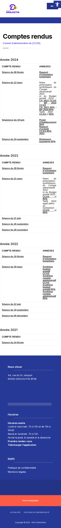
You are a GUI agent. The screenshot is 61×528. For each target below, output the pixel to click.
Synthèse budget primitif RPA (49, 287)
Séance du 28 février (13, 168)
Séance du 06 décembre (15, 316)
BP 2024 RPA (46, 109)
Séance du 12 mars (12, 82)
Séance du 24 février (13, 342)
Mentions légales (17, 471)
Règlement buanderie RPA (47, 140)
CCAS (43, 114)
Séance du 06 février (13, 72)
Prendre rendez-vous (20, 441)
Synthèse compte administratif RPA (49, 295)
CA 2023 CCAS (47, 100)
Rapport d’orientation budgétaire (46, 74)
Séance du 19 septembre (15, 310)
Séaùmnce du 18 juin (13, 120)
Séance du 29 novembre (15, 230)
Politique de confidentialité (22, 467)
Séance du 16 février (13, 256)
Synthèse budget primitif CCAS (48, 270)
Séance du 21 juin (11, 218)
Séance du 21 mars (12, 178)
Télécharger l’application (22, 445)
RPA (51, 114)
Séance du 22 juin (11, 304)
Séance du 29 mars (12, 267)
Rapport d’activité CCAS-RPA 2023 (45, 130)
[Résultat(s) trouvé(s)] (56, 19)
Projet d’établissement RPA (47, 122)
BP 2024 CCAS (47, 104)
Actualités (15, 512)
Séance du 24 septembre (15, 139)
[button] (57, 4)
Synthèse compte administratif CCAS (49, 279)
